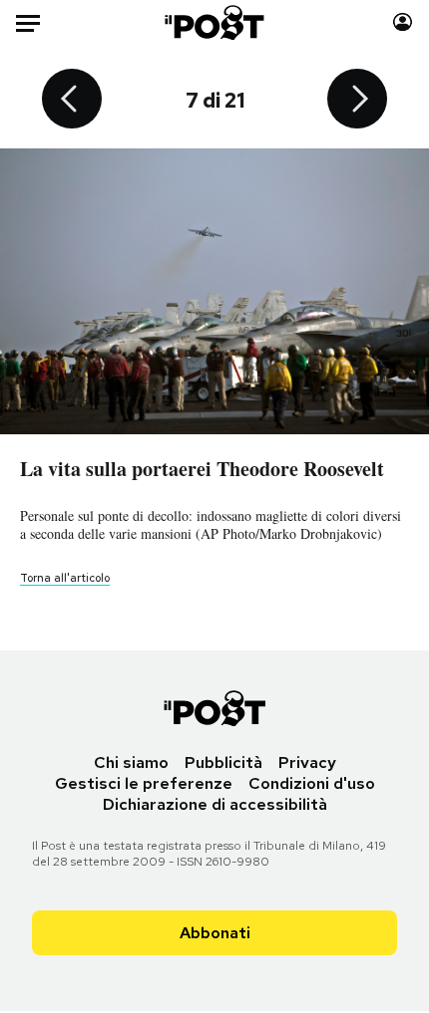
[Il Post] (215, 22)
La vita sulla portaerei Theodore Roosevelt (202, 468)
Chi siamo (131, 762)
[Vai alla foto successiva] (357, 100)
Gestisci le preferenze (143, 783)
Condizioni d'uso (311, 783)
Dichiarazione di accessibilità (215, 804)
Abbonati (215, 932)
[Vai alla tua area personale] (402, 22)
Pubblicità (223, 762)
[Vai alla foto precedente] (72, 100)
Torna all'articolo (65, 578)
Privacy (307, 762)
